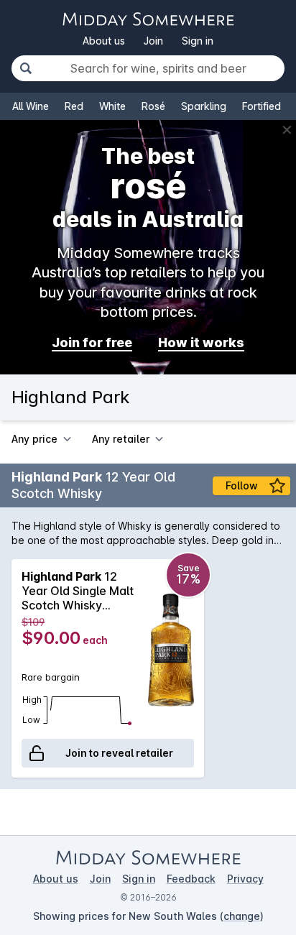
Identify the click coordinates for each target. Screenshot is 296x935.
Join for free (92, 342)
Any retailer (120, 439)
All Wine (30, 106)
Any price (34, 439)
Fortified (261, 106)
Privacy (245, 878)
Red (74, 106)
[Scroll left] (12, 668)
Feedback (191, 878)
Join (153, 40)
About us (104, 40)
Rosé (153, 106)
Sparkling (203, 106)
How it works (201, 342)
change (241, 916)
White (112, 106)
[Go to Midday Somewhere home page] (148, 19)
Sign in (197, 40)
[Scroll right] (284, 668)
